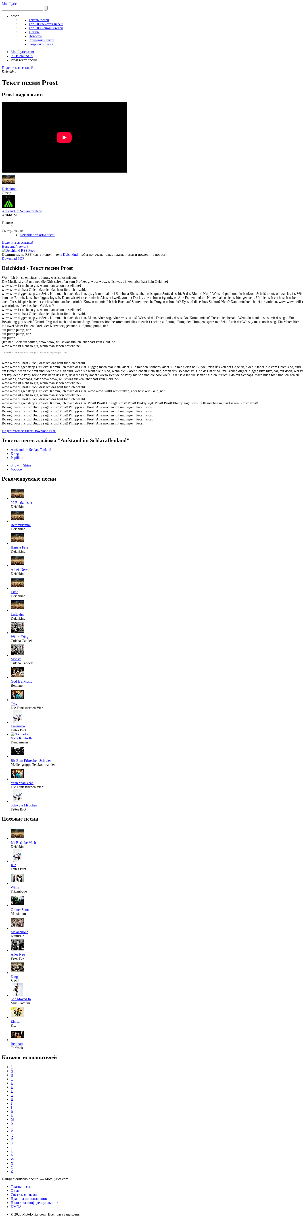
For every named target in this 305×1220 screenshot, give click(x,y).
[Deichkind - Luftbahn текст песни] (17, 610)
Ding (14, 977)
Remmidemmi (21, 525)
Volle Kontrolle (21, 738)
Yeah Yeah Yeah (22, 783)
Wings (15, 887)
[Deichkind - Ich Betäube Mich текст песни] (17, 838)
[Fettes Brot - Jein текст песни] (17, 861)
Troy (14, 704)
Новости (35, 36)
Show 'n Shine (21, 465)
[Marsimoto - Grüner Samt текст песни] (17, 906)
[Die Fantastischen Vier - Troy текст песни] (17, 700)
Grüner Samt (20, 910)
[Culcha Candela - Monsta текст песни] (17, 655)
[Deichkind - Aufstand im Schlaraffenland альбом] (8, 207)
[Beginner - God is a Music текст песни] (17, 677)
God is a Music (21, 681)
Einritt (15, 1021)
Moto (10, 4)
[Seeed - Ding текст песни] (17, 973)
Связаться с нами (24, 1195)
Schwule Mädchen (24, 805)
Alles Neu (18, 954)
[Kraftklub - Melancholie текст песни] (17, 928)
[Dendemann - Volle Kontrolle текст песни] (19, 734)
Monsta (16, 659)
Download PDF (13, 258)
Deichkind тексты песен (37, 235)
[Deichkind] (8, 185)
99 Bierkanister (21, 502)
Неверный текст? (15, 246)
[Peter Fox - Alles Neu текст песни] (17, 950)
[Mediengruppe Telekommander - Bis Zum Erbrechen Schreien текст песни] (17, 756)
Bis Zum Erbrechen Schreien (31, 760)
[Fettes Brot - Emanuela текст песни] (17, 722)
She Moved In (21, 999)
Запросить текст (41, 44)
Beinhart (17, 1044)
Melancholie (19, 932)
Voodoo (16, 469)
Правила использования (29, 1199)
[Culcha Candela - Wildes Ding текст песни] (17, 633)
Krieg (15, 454)
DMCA (16, 1207)
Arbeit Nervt (20, 570)
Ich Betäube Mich (23, 842)
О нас (15, 1191)
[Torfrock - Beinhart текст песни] (17, 1040)
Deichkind (9, 189)
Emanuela (18, 726)
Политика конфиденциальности (35, 1203)
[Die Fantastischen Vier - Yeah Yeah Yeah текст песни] (17, 779)
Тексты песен (39, 20)
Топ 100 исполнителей (46, 28)
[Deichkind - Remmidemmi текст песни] (17, 521)
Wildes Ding (19, 637)
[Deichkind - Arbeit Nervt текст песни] (17, 566)
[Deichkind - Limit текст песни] (17, 588)
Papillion (17, 458)
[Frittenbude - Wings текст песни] (17, 883)
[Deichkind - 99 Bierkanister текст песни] (17, 498)
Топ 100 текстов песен (46, 24)
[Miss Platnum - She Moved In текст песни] (17, 995)
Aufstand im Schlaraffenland (22, 211)
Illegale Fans (20, 547)
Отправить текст (41, 40)
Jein (13, 865)
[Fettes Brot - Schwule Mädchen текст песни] (17, 801)
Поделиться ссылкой (17, 68)
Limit (14, 592)
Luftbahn (17, 614)
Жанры (34, 32)
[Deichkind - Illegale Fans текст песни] (17, 543)
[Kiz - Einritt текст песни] (17, 1017)
